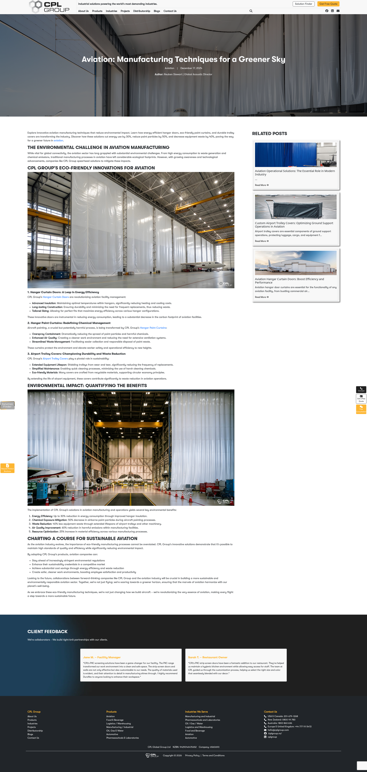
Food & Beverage (114, 720)
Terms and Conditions (213, 755)
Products (97, 11)
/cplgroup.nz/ (275, 733)
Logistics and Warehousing (198, 727)
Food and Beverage (195, 730)
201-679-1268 (291, 716)
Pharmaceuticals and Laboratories (202, 720)
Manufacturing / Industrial (119, 727)
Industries (111, 11)
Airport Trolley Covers (55, 358)
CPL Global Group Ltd (159, 747)
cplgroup (272, 737)
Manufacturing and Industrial (200, 716)
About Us (83, 11)
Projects (125, 11)
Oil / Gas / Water (194, 723)
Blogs (157, 11)
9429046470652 (188, 747)
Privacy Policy (192, 755)
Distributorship (141, 11)
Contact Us (170, 11)
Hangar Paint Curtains (152, 327)
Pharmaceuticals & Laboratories (122, 738)
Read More (261, 185)
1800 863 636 (285, 723)
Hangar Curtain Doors (56, 297)
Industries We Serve (196, 711)
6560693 (214, 747)
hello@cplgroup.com (278, 730)
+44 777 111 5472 (303, 726)
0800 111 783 (288, 719)
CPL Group (34, 711)
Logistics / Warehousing (118, 723)
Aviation (110, 716)
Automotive (112, 734)
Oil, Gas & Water (115, 730)
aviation (58, 140)
